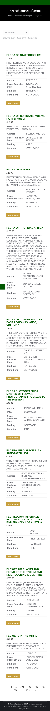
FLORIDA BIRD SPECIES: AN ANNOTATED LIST (23, 452)
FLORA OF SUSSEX (18, 169)
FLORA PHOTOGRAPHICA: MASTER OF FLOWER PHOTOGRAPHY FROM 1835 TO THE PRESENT (25, 395)
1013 (28, 690)
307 (43, 687)
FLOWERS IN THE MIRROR (22, 635)
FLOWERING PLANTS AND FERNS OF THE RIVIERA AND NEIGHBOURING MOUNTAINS (24, 572)
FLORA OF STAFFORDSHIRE (23, 55)
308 (15, 690)
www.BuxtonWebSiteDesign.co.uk (29, 706)
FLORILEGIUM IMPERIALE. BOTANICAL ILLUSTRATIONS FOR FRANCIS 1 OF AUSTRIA (24, 519)
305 (29, 687)
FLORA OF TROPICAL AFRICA (24, 227)
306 (36, 687)
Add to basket (13, 103)
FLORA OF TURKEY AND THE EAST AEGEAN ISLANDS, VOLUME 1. (24, 322)
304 (22, 687)
